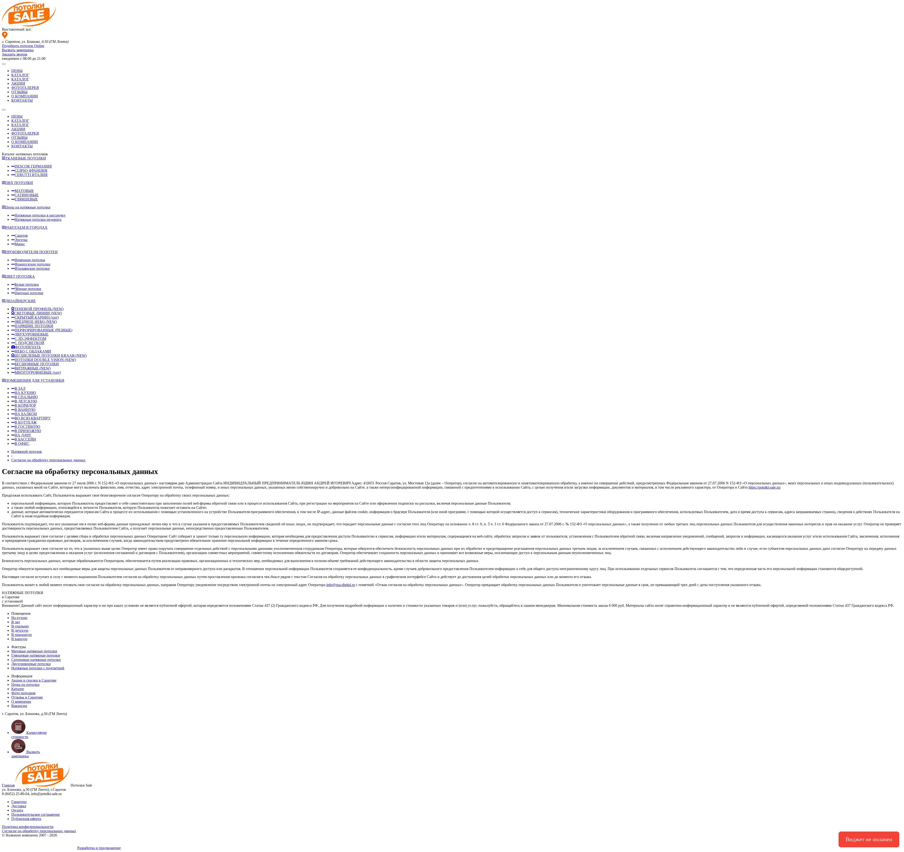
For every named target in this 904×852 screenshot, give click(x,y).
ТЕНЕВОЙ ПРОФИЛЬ (39, 309)
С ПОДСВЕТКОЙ (29, 343)
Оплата (17, 810)
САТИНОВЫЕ (27, 195)
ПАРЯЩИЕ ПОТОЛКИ (34, 326)
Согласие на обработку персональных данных (39, 831)
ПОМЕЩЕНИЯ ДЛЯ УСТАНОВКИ (34, 380)
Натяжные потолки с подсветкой (37, 668)
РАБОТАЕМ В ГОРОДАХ (26, 227)
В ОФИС (22, 444)
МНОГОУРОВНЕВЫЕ (38, 372)
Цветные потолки (29, 293)
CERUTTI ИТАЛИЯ (31, 175)
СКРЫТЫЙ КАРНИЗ (37, 317)
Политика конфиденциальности (27, 827)
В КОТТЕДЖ (25, 422)
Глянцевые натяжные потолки (35, 655)
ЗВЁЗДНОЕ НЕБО (36, 322)
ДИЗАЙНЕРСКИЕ (20, 301)
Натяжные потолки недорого (38, 219)
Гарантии (19, 802)
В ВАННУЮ (25, 410)
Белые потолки (27, 284)
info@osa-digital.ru (340, 585)
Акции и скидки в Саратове (33, 680)
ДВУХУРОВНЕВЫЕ (31, 334)
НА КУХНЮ (25, 393)
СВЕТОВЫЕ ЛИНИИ (38, 313)
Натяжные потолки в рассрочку (40, 215)
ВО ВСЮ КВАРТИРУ (33, 418)
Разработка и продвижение (99, 848)
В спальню (20, 626)
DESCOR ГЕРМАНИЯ (33, 166)
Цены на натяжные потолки (27, 207)
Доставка (18, 806)
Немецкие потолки (30, 260)
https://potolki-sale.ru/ (765, 487)
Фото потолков (23, 693)
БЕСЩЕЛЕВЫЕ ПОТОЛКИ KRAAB (50, 356)
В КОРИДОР (25, 405)
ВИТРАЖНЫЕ (33, 368)
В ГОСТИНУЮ (27, 427)
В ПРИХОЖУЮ (28, 431)
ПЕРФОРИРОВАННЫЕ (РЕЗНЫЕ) (43, 330)
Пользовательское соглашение (35, 814)
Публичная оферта (26, 819)
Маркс (20, 244)
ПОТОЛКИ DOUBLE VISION (45, 360)
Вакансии (19, 706)
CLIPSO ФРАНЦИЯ (31, 171)
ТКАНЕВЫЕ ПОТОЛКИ (25, 158)
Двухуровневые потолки (31, 664)
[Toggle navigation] (4, 64)
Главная (8, 785)
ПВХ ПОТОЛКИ (19, 183)
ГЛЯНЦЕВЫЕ (26, 199)
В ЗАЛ (20, 388)
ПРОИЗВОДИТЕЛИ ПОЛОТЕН (31, 252)
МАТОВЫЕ (24, 191)
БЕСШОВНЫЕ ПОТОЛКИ (37, 364)
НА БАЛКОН (26, 414)
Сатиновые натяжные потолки (36, 660)
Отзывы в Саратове (27, 697)
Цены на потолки (25, 685)
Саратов (21, 235)
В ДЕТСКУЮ (26, 401)
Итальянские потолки (32, 268)
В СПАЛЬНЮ (26, 397)
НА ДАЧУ (23, 435)
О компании (21, 701)
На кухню (19, 618)
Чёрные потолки (28, 289)
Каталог (17, 689)
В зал (15, 622)
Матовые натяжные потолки (34, 651)
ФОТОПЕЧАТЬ (28, 347)
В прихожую (21, 635)
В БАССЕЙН (25, 439)
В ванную (19, 639)
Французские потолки (32, 264)
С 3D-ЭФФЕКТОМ (30, 339)
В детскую (19, 630)
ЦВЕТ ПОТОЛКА (20, 276)
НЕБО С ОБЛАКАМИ (33, 351)
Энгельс (21, 240)
